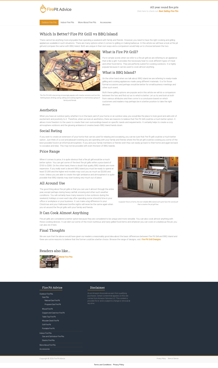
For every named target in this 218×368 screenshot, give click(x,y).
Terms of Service (173, 358)
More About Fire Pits (87, 22)
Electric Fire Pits (48, 340)
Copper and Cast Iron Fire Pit (53, 313)
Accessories (105, 22)
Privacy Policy (161, 358)
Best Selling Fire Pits (168, 11)
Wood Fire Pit (47, 309)
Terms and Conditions (102, 365)
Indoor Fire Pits (67, 22)
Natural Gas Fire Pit (52, 300)
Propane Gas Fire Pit (53, 304)
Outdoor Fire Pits (49, 22)
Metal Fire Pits (66, 257)
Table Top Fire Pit (49, 317)
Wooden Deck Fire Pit (50, 321)
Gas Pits (45, 297)
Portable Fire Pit (48, 328)
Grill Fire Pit (46, 325)
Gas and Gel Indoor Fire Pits (53, 336)
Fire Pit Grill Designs (151, 239)
